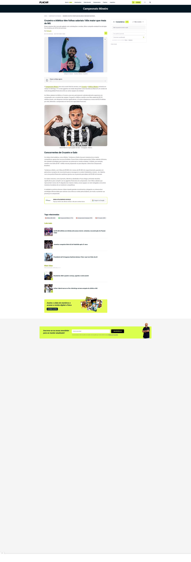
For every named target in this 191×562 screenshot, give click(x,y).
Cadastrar (130, 40)
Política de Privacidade (113, 334)
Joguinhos (112, 2)
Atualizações (78, 2)
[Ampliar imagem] (75, 54)
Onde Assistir (87, 2)
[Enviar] (143, 37)
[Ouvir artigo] (47, 79)
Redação (49, 31)
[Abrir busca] (150, 2)
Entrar (126, 40)
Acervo (68, 2)
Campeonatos (96, 2)
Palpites (105, 2)
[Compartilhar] (105, 33)
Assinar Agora (52, 309)
